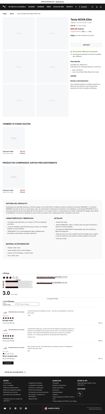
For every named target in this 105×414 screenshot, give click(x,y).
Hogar (5, 13)
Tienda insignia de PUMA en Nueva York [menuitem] (63, 398)
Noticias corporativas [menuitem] (59, 385)
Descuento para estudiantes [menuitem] (12, 394)
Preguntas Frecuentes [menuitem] (35, 383)
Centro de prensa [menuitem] (57, 387)
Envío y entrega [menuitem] (8, 385)
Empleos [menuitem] (55, 394)
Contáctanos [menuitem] (7, 383)
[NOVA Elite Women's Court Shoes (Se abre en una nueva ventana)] (5, 312)
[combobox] (10, 304)
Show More (8, 363)
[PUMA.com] (4, 7)
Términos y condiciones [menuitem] (36, 387)
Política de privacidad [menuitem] (35, 390)
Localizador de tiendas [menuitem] (36, 385)
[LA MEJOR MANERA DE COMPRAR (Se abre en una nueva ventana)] (80, 394)
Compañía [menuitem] (55, 383)
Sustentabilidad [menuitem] (57, 392)
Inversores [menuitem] (55, 390)
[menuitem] (17, 7)
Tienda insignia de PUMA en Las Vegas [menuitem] (64, 401)
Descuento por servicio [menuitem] (10, 392)
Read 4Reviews (82, 25)
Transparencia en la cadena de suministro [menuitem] (12, 400)
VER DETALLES (59, 1)
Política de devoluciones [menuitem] (10, 387)
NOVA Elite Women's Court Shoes (16, 312)
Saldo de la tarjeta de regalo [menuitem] (12, 390)
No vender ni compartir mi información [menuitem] (37, 395)
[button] (18, 281)
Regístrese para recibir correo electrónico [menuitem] (86, 384)
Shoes (12, 13)
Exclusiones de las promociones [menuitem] (38, 392)
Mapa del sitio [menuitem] (33, 399)
